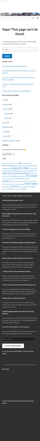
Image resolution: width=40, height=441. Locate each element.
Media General (19, 178)
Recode (17, 184)
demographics (24, 171)
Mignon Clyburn (29, 181)
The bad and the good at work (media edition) (16, 91)
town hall (4, 189)
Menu (38, 18)
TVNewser (11, 189)
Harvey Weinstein (6, 178)
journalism (5, 104)
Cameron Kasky (7, 168)
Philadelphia (6, 127)
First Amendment (21, 173)
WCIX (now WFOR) (19, 189)
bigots (30, 163)
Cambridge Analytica (31, 166)
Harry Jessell (31, 175)
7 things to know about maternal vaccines (16, 271)
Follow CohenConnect (13, 346)
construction (6, 171)
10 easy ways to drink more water (13, 298)
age (19, 163)
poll (15, 184)
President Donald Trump (9, 141)
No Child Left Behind (9, 184)
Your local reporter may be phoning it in (14, 66)
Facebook (7, 113)
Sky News (15, 186)
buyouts (24, 165)
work (3, 100)
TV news (5, 136)
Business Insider (17, 166)
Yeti (24, 189)
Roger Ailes (22, 184)
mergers (6, 180)
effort (36, 171)
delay (19, 171)
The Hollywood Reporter (29, 186)
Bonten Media (7, 165)
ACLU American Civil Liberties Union (10, 163)
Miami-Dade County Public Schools (17, 181)
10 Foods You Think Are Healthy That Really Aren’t (19, 242)
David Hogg (14, 171)
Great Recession (22, 176)
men (29, 178)
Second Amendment (6, 186)
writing (4, 131)
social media (6, 109)
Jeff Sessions (12, 178)
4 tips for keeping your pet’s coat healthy (16, 229)
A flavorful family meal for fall (12, 200)
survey (20, 186)
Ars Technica (25, 163)
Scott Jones (31, 183)
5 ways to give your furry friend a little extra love (19, 285)
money (4, 122)
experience (7, 173)
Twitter (6, 118)
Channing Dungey (33, 168)
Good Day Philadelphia (12, 176)
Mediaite (26, 178)
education (31, 171)
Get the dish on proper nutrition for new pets (17, 258)
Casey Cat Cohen (20, 168)
